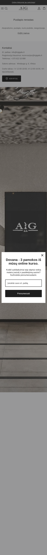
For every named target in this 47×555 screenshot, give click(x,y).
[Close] (42, 255)
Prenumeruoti (23, 293)
